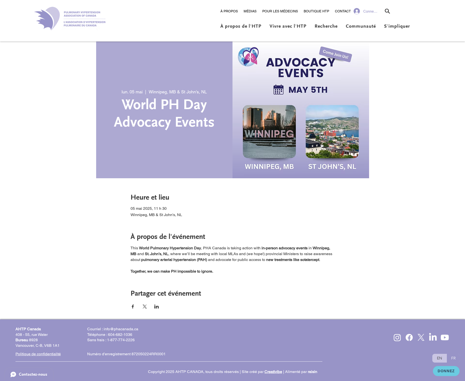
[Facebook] (409, 337)
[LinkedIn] (433, 337)
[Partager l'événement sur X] (144, 306)
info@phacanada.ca (121, 329)
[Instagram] (397, 337)
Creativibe (273, 371)
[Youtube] (445, 337)
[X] (421, 337)
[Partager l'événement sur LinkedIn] (156, 306)
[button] (229, 11)
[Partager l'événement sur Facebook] (133, 306)
